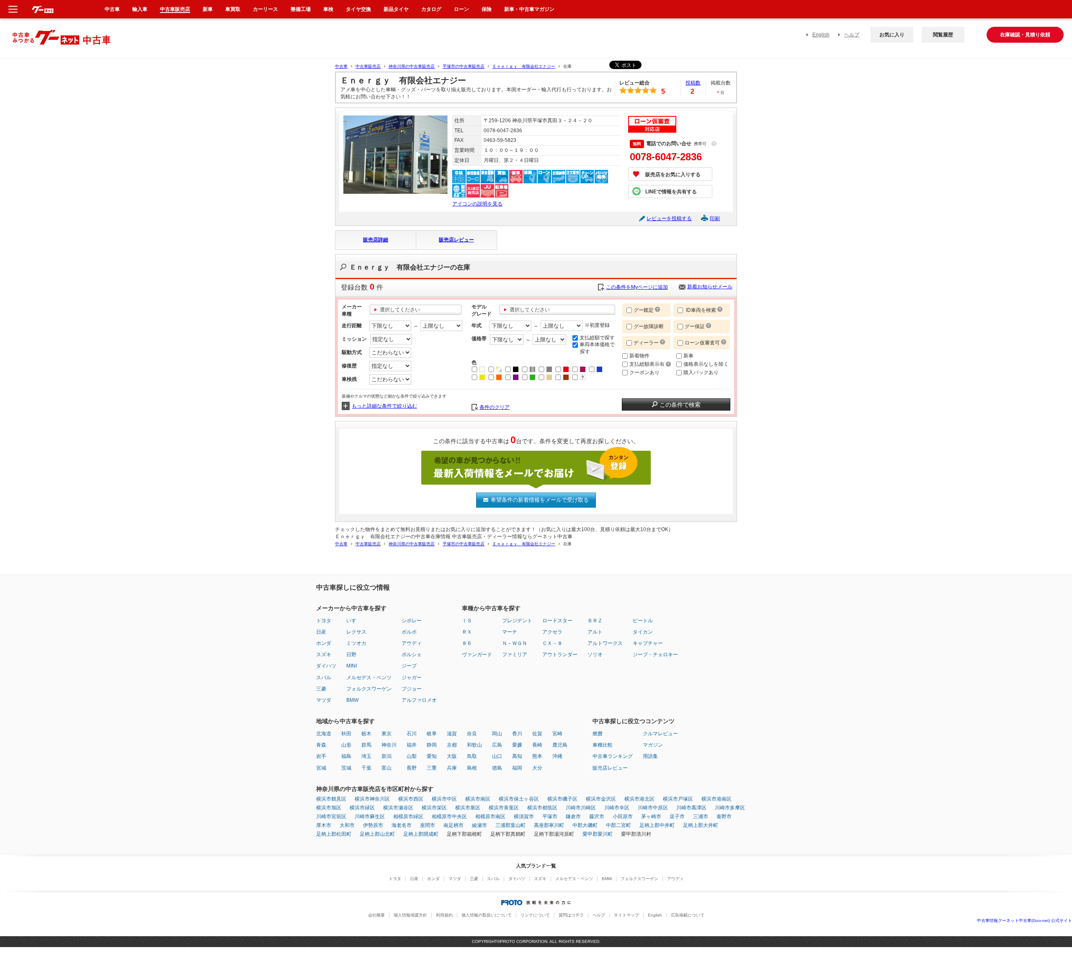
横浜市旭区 (328, 808)
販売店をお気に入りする (673, 174)
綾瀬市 (479, 825)
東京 (386, 734)
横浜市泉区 (467, 808)
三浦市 (700, 816)
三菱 (321, 689)
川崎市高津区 (691, 808)
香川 (517, 734)
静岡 (432, 745)
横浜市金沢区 (601, 799)
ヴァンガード (477, 654)
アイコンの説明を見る (477, 204)
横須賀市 (524, 816)
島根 (472, 768)
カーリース (265, 9)
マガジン (653, 745)
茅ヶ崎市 (651, 816)
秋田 (346, 734)
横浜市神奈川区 (372, 799)
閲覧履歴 (943, 35)
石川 (412, 734)
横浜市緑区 (362, 808)
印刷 (715, 218)
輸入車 (139, 9)
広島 (497, 745)
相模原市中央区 (449, 816)
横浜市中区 (444, 799)
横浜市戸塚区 (678, 799)
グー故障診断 (649, 326)
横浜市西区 (410, 799)
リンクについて (535, 915)
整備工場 (301, 9)
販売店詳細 (375, 240)
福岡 (517, 768)
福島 (346, 756)
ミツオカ (356, 643)
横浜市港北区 (639, 799)
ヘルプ (851, 35)
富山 (386, 768)
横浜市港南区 (716, 799)
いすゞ (353, 621)
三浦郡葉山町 (510, 825)
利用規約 (444, 915)
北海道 (323, 734)
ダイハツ (326, 666)
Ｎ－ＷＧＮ (514, 643)
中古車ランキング (613, 756)
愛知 (432, 756)
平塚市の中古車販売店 (463, 66)
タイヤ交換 (358, 9)
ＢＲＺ (595, 621)
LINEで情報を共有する (671, 192)
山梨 (412, 756)
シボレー (412, 621)
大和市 (347, 825)
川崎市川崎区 (581, 808)
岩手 (321, 756)
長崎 (537, 745)
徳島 (497, 768)
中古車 (341, 66)
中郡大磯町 (585, 825)
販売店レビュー (456, 240)
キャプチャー (648, 643)
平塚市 (549, 816)
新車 (688, 356)
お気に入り (891, 35)
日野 (351, 654)
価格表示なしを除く (706, 364)
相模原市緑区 (408, 816)
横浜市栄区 (434, 808)
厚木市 (323, 825)
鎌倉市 (573, 816)
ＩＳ (467, 621)
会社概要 (376, 915)
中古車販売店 (368, 66)
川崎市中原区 (653, 808)
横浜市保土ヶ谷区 (519, 799)
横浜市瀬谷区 (398, 808)
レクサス (356, 632)
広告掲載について (687, 915)
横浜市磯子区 (562, 799)
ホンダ (323, 643)
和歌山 (474, 745)
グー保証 (695, 326)
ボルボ (409, 632)
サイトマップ (626, 915)
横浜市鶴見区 (331, 799)
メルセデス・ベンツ (369, 677)
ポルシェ (412, 654)
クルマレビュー (660, 734)
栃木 (366, 734)
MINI (351, 666)
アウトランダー (559, 654)
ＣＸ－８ (552, 643)
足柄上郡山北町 (377, 834)
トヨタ (323, 621)
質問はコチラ (571, 915)
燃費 (598, 734)
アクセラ (552, 632)
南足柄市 (453, 825)
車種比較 (603, 745)
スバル (323, 677)
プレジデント (517, 621)
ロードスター (557, 621)
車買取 (232, 9)
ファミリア (514, 654)
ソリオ (595, 654)
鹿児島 (559, 745)
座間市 (427, 825)
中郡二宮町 (618, 825)
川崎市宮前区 (331, 816)
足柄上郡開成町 (420, 834)
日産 (321, 632)
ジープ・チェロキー (655, 654)
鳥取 (472, 756)
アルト (595, 632)
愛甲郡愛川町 (597, 834)
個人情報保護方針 (410, 915)
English (821, 35)
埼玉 (366, 756)
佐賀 (537, 734)
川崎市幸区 (616, 808)
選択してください (400, 310)
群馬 (366, 745)
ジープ (409, 666)
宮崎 (557, 734)
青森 (321, 745)
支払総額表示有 (647, 364)
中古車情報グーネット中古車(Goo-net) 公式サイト (1024, 920)
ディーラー (646, 343)
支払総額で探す (597, 338)
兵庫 (452, 768)
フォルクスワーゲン (369, 689)
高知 (517, 756)
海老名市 (402, 825)
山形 (346, 745)
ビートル (643, 621)
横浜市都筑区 (542, 808)
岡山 (497, 734)
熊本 (537, 756)
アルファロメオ (419, 700)
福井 (412, 745)
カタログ (431, 9)
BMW (352, 700)
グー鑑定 (644, 310)
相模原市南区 (490, 816)
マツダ (323, 700)
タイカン (643, 632)
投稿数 (693, 83)
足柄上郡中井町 (657, 825)
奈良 (472, 734)
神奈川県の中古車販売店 (412, 66)
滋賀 (452, 734)
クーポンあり (644, 372)
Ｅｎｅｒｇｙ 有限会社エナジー (523, 66)
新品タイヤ (396, 9)
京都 (452, 745)
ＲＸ (467, 632)
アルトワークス (605, 643)
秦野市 (724, 816)
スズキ (323, 654)
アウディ (412, 643)
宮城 (321, 768)
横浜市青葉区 (504, 808)
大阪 (452, 756)
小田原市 (623, 816)
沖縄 (557, 756)
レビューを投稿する (669, 218)
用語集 (650, 756)
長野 (412, 768)
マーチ (509, 632)
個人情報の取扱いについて (486, 915)
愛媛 (517, 745)
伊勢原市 (373, 825)
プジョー (412, 689)
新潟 (386, 756)
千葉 (366, 768)
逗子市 (677, 816)
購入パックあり (701, 372)
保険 (487, 9)
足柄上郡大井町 (700, 825)
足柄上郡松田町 (333, 834)
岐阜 (432, 734)
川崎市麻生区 (370, 816)
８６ (467, 643)
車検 (328, 9)
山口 (497, 756)
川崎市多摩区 (730, 808)
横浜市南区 (477, 799)
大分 (537, 768)
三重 (432, 768)
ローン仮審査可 (703, 343)
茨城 (346, 768)
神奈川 (389, 745)
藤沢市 (596, 816)
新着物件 (639, 356)
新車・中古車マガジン (529, 9)
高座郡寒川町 (549, 825)
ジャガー (412, 677)
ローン (461, 9)
